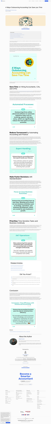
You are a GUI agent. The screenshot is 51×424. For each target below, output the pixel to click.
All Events (17, 399)
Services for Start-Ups (7, 403)
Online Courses (17, 397)
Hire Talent (17, 395)
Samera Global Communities (19, 398)
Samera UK (38, 405)
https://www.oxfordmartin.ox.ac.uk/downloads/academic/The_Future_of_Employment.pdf (20, 331)
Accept (8, 422)
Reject (3, 422)
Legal (38, 396)
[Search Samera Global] (49, 1)
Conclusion (12, 38)
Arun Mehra (25, 354)
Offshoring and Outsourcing (10, 10)
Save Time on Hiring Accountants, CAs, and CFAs (16, 33)
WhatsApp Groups (29, 398)
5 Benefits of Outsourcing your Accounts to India (16, 268)
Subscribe (30, 384)
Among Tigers (38, 408)
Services (6, 396)
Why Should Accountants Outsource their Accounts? (17, 265)
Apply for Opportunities (18, 396)
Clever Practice (38, 406)
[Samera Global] (3, 1)
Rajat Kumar (21, 339)
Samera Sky (38, 407)
